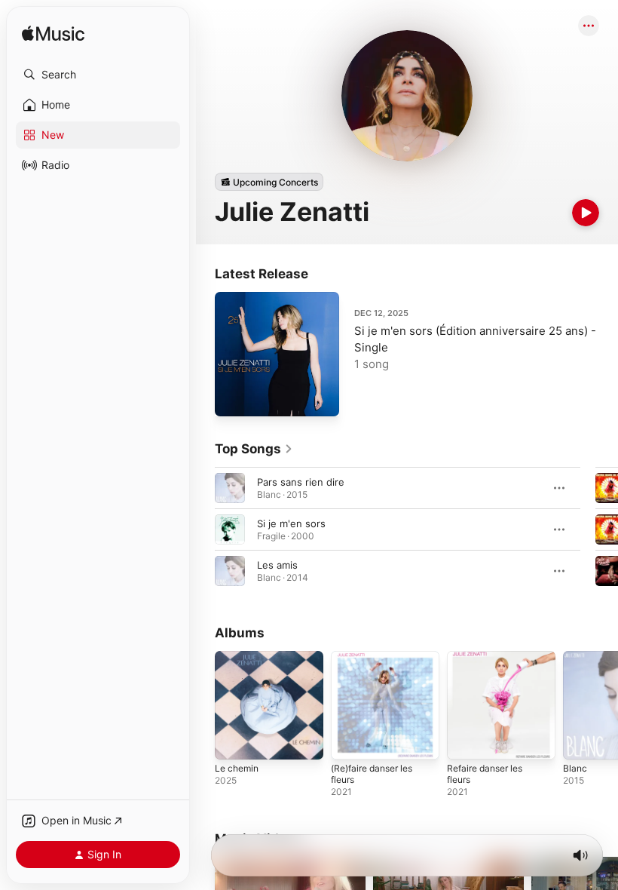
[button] (98, 74)
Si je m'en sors (291, 523)
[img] (53, 34)
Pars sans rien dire (300, 482)
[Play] (585, 212)
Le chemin (237, 768)
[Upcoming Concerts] (269, 182)
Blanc (575, 768)
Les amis (277, 565)
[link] (254, 448)
